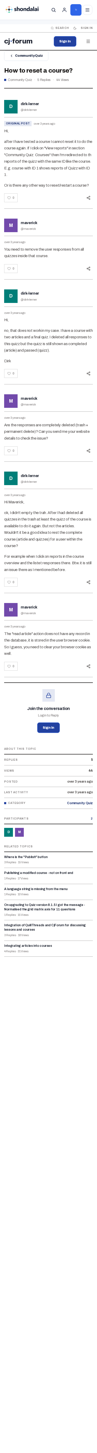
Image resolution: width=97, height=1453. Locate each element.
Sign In (65, 41)
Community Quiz (29, 56)
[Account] (64, 10)
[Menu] (88, 41)
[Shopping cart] (75, 10)
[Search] (53, 10)
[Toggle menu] (87, 10)
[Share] (88, 197)
